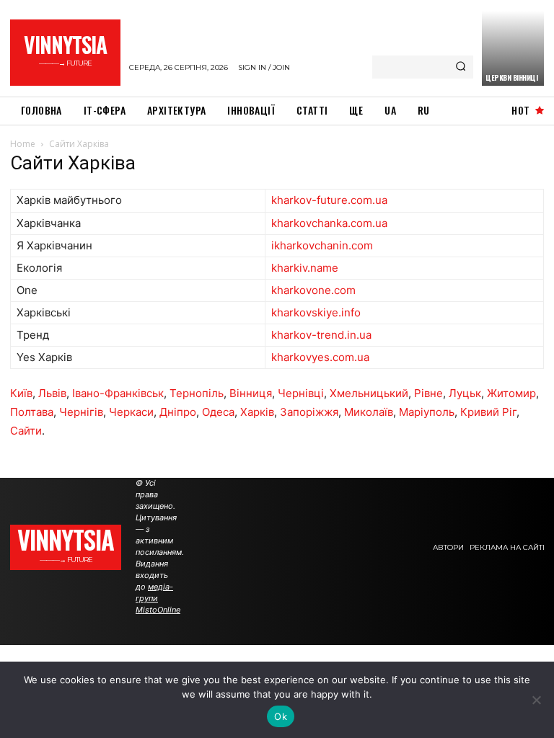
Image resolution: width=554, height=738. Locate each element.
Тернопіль (197, 393)
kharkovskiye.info (316, 312)
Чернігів (81, 412)
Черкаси (131, 412)
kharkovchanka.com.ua (329, 223)
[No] (536, 700)
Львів (52, 393)
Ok (280, 716)
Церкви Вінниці (511, 77)
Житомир (511, 393)
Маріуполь (426, 412)
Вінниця (250, 393)
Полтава (31, 412)
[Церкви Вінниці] (513, 48)
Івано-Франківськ (118, 393)
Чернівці (301, 393)
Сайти (26, 430)
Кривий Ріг (488, 412)
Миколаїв (368, 412)
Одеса (218, 412)
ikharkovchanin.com (322, 245)
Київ (21, 393)
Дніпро (177, 412)
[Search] (460, 67)
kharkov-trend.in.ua (321, 335)
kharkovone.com (313, 290)
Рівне (428, 393)
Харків (257, 412)
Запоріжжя (309, 412)
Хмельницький (369, 393)
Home (22, 144)
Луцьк (465, 393)
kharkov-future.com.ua (329, 200)
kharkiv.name (304, 268)
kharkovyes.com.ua (320, 357)
